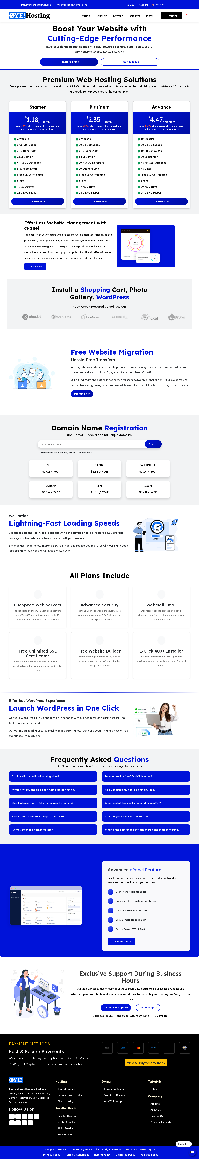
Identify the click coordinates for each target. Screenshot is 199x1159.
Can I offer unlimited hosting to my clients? (39, 816)
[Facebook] (18, 1116)
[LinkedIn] (18, 1122)
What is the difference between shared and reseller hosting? (142, 829)
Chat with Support (116, 1007)
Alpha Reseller (66, 1128)
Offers (173, 15)
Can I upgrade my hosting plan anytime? (130, 789)
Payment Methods (160, 1122)
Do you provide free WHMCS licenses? (128, 776)
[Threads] (30, 1116)
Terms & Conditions (77, 1154)
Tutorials (155, 1089)
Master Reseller (66, 1122)
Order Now (38, 201)
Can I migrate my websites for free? (127, 816)
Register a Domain (114, 1089)
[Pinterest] (24, 1122)
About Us (155, 1109)
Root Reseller (65, 1134)
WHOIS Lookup (113, 1101)
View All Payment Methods (146, 1063)
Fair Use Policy (149, 1154)
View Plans (36, 266)
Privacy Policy (51, 1154)
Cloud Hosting (66, 1101)
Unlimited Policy (125, 1154)
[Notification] (186, 15)
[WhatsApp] (12, 1116)
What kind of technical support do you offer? (133, 802)
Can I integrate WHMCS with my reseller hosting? (42, 802)
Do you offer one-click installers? (32, 829)
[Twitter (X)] (36, 1116)
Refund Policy (102, 1154)
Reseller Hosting (67, 1116)
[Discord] (30, 1122)
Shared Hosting (66, 1089)
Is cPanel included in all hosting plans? (35, 776)
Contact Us (156, 1116)
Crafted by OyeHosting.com (140, 1149)
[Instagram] (24, 1116)
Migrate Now (82, 393)
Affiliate (155, 1103)
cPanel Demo (123, 941)
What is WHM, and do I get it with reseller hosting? (43, 789)
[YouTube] (12, 1122)
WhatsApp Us (149, 1007)
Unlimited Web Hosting (70, 1095)
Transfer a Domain (114, 1095)
